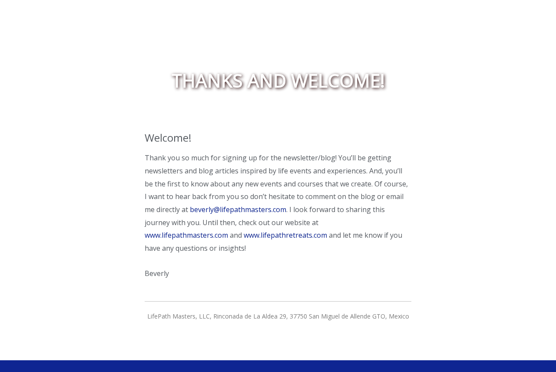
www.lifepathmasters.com (186, 235)
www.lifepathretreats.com (285, 235)
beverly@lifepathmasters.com (238, 209)
